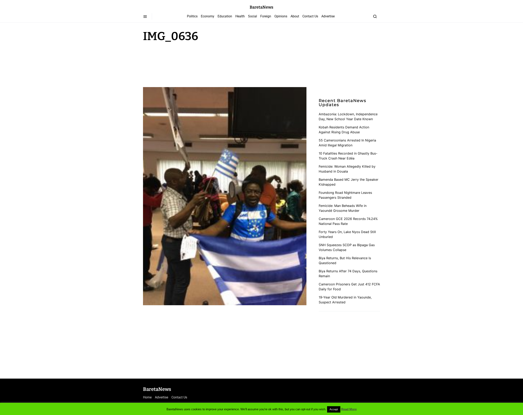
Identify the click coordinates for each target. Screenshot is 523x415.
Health (240, 16)
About (295, 16)
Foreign (265, 16)
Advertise (328, 16)
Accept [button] (334, 409)
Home (147, 397)
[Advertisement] (175, 64)
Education (225, 16)
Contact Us (310, 16)
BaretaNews (261, 7)
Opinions (280, 16)
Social (252, 16)
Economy (207, 16)
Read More (349, 409)
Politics (192, 16)
